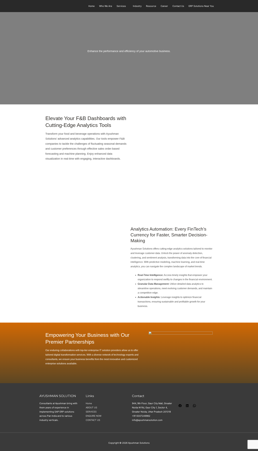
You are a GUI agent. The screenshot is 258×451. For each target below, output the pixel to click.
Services (121, 6)
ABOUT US (91, 407)
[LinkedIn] (187, 406)
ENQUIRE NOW (93, 415)
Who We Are (105, 6)
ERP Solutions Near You (201, 6)
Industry (137, 6)
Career (164, 6)
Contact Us (178, 6)
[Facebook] (180, 406)
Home (91, 6)
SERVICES (91, 411)
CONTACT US (93, 420)
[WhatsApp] (194, 406)
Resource (151, 6)
